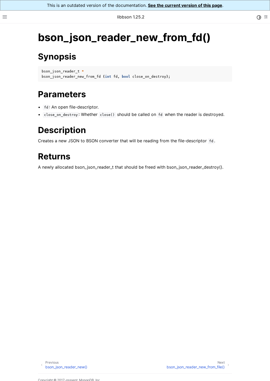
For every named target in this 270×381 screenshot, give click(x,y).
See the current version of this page (185, 5)
